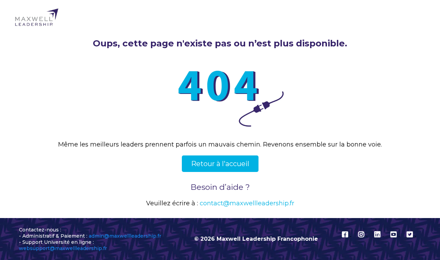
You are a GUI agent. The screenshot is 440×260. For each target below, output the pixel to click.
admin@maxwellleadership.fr (125, 236)
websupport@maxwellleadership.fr (63, 248)
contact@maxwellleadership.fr (247, 203)
